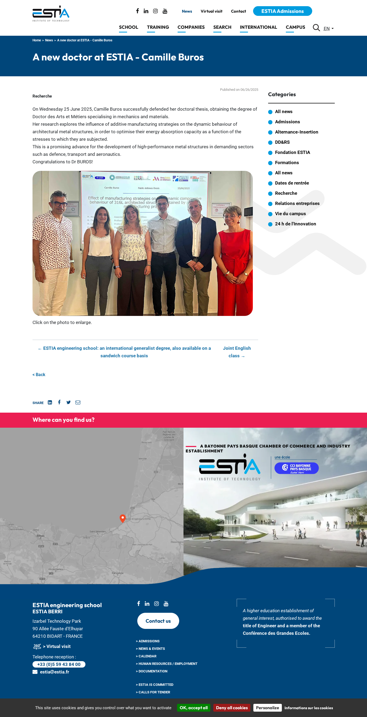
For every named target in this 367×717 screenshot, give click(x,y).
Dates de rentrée (292, 183)
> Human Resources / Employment (166, 664)
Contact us (158, 621)
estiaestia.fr (54, 672)
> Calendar (146, 656)
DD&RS (282, 142)
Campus (295, 27)
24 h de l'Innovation (295, 223)
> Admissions (148, 641)
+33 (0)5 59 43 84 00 (59, 664)
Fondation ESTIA (292, 152)
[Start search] (316, 27)
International (258, 27)
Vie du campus (290, 213)
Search (222, 27)
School (128, 27)
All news (284, 111)
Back (39, 374)
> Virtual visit (56, 646)
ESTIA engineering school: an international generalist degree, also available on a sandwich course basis (124, 351)
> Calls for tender (153, 692)
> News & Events (150, 649)
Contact (238, 11)
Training (158, 27)
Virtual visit (211, 11)
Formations (287, 162)
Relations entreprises (297, 203)
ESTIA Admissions (282, 11)
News (187, 11)
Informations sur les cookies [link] (309, 707)
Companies (191, 27)
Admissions (287, 121)
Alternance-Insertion (296, 132)
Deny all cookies (232, 707)
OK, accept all (194, 707)
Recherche (286, 193)
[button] (143, 243)
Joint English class (237, 351)
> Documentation (151, 671)
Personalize (267, 707)
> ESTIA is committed (154, 685)
